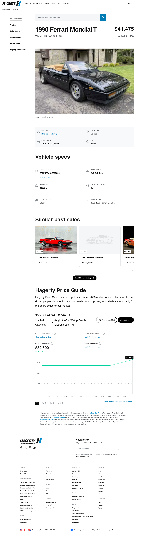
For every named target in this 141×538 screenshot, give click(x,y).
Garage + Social (51, 502)
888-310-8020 (76, 499)
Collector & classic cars (27, 485)
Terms (100, 508)
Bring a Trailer (48, 134)
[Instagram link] (30, 447)
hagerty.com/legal (46, 419)
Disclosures (100, 530)
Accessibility (91, 530)
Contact (100, 488)
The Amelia (75, 510)
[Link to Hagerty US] (21, 530)
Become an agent (25, 519)
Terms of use (115, 530)
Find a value (6, 9)
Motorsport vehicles (26, 496)
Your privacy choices (80, 530)
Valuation (75, 474)
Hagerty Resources (52, 505)
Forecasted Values (58, 417)
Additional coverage (26, 511)
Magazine (75, 485)
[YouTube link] (34, 447)
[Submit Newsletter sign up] (118, 449)
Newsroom (101, 485)
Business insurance (26, 505)
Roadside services (78, 496)
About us (101, 474)
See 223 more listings (83, 278)
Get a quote (23, 471)
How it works (50, 479)
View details (124, 320)
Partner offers (76, 482)
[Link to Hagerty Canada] (25, 530)
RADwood (75, 522)
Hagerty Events (77, 508)
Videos (48, 488)
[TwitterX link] (25, 447)
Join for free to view (43, 337)
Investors (101, 491)
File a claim (23, 474)
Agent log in (23, 522)
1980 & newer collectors (27, 482)
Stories (48, 491)
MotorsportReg (51, 508)
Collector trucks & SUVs (27, 488)
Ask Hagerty (76, 476)
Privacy (100, 505)
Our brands (102, 479)
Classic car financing (26, 508)
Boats (22, 499)
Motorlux (75, 519)
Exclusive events (77, 488)
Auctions (49, 471)
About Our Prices (96, 413)
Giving (100, 494)
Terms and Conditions (82, 456)
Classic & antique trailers (28, 491)
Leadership (102, 476)
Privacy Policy (111, 454)
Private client (24, 502)
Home (100, 471)
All (47, 493)
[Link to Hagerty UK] (29, 530)
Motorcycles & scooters (27, 493)
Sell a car (49, 476)
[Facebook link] (21, 447)
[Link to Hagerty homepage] (31, 441)
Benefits (75, 479)
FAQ (99, 502)
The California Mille (78, 513)
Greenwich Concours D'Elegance (82, 516)
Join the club (76, 471)
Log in (129, 3)
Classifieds (49, 474)
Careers (101, 482)
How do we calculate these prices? (118, 401)
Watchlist (15, 9)
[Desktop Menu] (135, 3)
